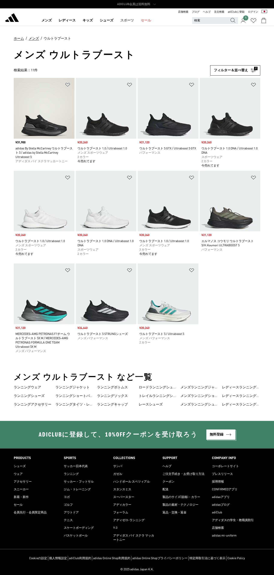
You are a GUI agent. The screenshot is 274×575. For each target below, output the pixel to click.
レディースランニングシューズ (241, 405)
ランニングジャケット (72, 387)
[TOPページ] (12, 18)
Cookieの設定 (38, 558)
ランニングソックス (112, 396)
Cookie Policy (236, 558)
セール (146, 20)
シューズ (106, 20)
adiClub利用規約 (80, 558)
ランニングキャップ (112, 404)
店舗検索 (183, 12)
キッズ (88, 20)
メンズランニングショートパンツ (199, 396)
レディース (67, 20)
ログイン (253, 12)
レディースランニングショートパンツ (241, 396)
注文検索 (219, 12)
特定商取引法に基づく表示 (207, 558)
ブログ (196, 12)
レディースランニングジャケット (241, 388)
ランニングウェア (27, 387)
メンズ (47, 20)
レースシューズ (151, 404)
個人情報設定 (58, 558)
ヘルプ (207, 12)
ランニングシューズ (29, 396)
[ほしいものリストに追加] (67, 85)
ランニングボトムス (112, 387)
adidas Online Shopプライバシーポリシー (160, 558)
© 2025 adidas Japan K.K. (137, 569)
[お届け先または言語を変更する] (264, 12)
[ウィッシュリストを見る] (253, 20)
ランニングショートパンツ (74, 396)
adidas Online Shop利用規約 (111, 558)
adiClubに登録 (236, 12)
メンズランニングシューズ (199, 405)
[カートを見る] (264, 20)
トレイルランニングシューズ (157, 396)
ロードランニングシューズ (157, 388)
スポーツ (127, 20)
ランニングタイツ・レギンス (74, 405)
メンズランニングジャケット (199, 388)
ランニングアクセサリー (32, 404)
